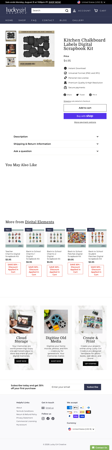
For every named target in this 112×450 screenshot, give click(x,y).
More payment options (85, 122)
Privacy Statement (24, 418)
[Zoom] (36, 49)
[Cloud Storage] (21, 321)
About (19, 408)
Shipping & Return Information (32, 144)
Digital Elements (39, 222)
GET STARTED (90, 364)
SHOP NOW (21, 361)
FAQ (34, 20)
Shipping (67, 101)
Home (9, 20)
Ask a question (23, 151)
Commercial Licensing (26, 421)
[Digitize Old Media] (56, 321)
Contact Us (100, 447)
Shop (22, 20)
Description (21, 136)
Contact (48, 20)
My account (21, 425)
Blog (63, 20)
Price (66, 56)
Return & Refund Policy (26, 414)
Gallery (78, 20)
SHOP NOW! (55, 2)
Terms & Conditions (24, 411)
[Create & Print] (90, 321)
